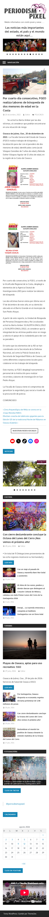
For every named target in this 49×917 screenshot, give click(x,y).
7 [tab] (24, 54)
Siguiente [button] (43, 473)
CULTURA (8, 497)
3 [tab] (13, 54)
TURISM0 (8, 626)
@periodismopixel (15, 803)
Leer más (8, 563)
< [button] (6, 44)
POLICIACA (39, 115)
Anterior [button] (6, 473)
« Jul (23, 863)
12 (24, 844)
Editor (27, 115)
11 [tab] (36, 54)
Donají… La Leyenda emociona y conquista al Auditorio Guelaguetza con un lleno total (31, 611)
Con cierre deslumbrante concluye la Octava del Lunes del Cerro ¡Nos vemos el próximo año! (24, 538)
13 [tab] (42, 54)
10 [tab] (33, 54)
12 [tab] (39, 54)
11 (18, 844)
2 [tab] (10, 54)
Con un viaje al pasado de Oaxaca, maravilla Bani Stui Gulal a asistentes (31, 572)
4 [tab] (16, 54)
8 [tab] (27, 54)
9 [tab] (30, 54)
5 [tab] (18, 54)
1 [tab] (7, 54)
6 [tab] (21, 54)
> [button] (43, 44)
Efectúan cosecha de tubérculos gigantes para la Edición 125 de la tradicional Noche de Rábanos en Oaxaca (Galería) (24, 419)
